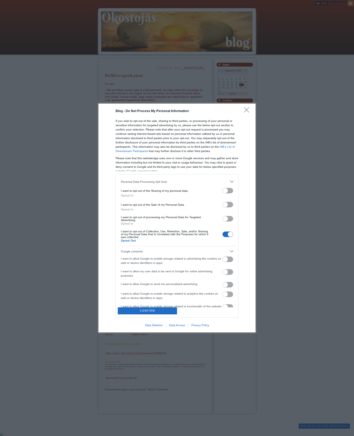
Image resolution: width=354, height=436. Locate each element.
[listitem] (177, 181)
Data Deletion (154, 325)
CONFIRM (147, 310)
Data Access (177, 325)
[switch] (227, 190)
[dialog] (177, 218)
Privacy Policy (200, 325)
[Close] (248, 111)
